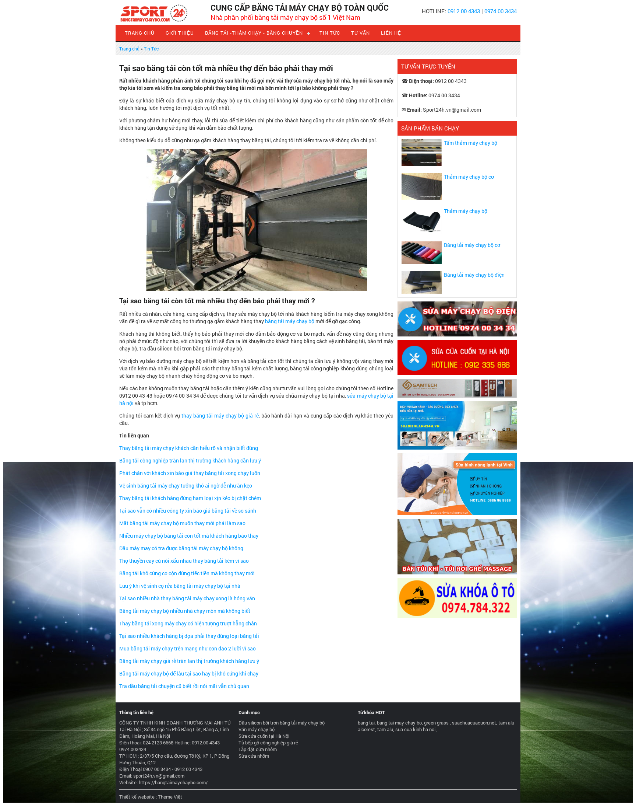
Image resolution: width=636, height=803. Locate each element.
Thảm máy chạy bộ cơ (469, 176)
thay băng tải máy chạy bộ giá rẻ (219, 415)
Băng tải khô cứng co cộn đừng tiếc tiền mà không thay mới (187, 573)
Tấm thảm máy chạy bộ (470, 142)
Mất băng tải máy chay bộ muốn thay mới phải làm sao (182, 523)
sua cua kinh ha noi (415, 729)
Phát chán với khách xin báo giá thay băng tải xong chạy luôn (189, 472)
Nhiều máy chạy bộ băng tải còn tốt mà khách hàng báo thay (188, 535)
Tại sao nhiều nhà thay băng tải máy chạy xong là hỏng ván (187, 598)
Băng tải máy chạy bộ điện (474, 274)
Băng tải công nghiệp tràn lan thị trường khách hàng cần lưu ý (190, 460)
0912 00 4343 (464, 11)
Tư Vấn (360, 32)
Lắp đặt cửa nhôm (258, 749)
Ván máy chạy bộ (257, 729)
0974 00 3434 (500, 11)
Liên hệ (391, 32)
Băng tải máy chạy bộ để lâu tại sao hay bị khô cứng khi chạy (188, 673)
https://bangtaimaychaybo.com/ (173, 782)
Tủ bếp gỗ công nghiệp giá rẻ (268, 742)
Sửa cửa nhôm (254, 756)
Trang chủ (140, 32)
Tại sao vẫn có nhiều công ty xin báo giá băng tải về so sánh (187, 510)
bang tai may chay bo (399, 722)
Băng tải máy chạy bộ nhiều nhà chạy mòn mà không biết (184, 610)
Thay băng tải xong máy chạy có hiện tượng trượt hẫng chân (188, 623)
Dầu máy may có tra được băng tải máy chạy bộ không (181, 548)
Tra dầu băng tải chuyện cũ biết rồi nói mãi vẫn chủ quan (184, 685)
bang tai (366, 722)
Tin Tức (329, 32)
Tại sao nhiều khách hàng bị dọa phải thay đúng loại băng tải (189, 635)
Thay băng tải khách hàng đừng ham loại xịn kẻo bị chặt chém (190, 498)
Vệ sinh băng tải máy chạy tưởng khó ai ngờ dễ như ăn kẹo (185, 485)
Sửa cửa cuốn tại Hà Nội (264, 736)
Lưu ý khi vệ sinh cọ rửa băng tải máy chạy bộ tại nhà (179, 585)
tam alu (385, 729)
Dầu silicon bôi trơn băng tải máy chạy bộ (282, 722)
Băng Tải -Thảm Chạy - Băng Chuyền (254, 32)
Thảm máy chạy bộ (465, 210)
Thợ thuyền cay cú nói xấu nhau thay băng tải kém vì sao (184, 560)
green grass (436, 722)
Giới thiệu (180, 32)
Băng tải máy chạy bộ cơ (472, 244)
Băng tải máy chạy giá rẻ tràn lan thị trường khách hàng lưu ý (189, 660)
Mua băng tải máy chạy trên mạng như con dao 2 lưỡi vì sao (187, 648)
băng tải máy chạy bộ (289, 321)
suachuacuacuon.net (474, 722)
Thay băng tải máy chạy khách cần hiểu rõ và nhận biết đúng (188, 447)
